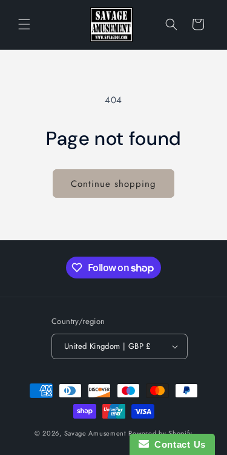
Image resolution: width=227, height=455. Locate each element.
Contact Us (177, 444)
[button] (24, 24)
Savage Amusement (95, 433)
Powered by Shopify (160, 433)
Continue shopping (113, 183)
